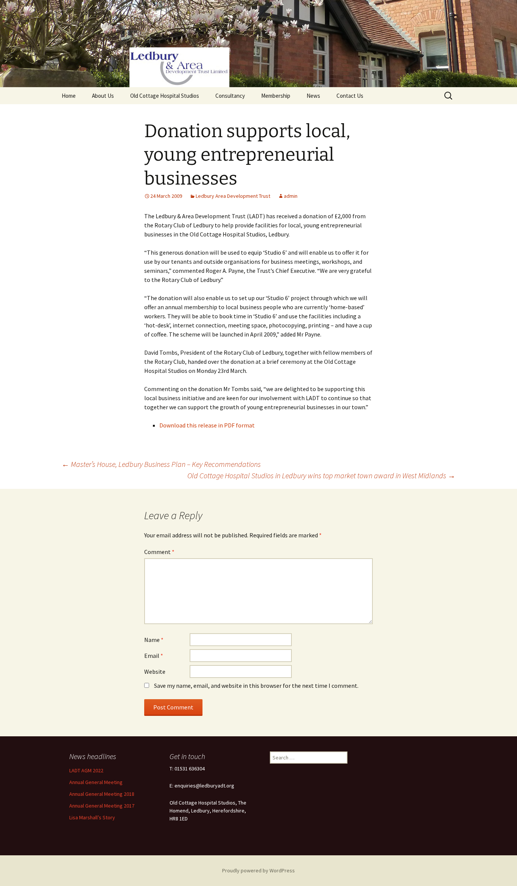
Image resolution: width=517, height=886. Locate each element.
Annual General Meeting (96, 782)
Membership (275, 95)
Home (69, 95)
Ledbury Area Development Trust (233, 196)
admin (290, 196)
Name (154, 639)
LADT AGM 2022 (86, 770)
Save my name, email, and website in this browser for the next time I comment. (256, 685)
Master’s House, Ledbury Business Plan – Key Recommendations (161, 464)
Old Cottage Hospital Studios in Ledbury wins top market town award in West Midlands (321, 475)
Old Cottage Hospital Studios (164, 95)
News (313, 95)
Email (153, 655)
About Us (103, 95)
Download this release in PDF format (207, 425)
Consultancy (230, 95)
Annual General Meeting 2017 (101, 805)
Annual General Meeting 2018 (101, 794)
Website (154, 671)
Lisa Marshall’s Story (92, 817)
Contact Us (349, 95)
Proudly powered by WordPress (258, 870)
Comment (159, 552)
